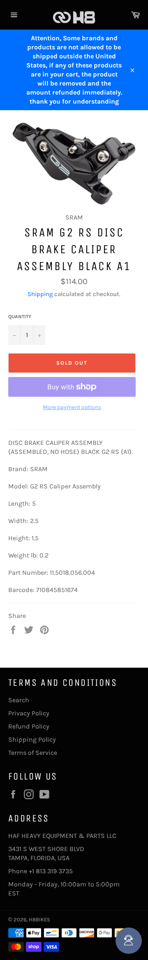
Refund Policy (28, 726)
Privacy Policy (28, 713)
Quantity (19, 316)
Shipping (40, 294)
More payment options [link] (72, 407)
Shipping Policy (32, 739)
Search (18, 700)
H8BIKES (39, 919)
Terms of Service (32, 752)
